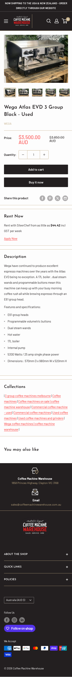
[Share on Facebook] (42, 198)
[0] (64, 21)
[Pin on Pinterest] (50, 198)
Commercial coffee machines (32, 412)
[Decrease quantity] (23, 154)
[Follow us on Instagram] (14, 620)
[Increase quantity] (44, 154)
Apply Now (10, 238)
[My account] (57, 21)
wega (8, 123)
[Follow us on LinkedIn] (22, 620)
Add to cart (36, 169)
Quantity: (10, 154)
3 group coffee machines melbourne (28, 396)
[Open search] (49, 21)
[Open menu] (6, 21)
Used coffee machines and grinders (40, 418)
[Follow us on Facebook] (7, 620)
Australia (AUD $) (15, 600)
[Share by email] (65, 198)
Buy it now (36, 182)
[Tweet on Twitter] (57, 198)
